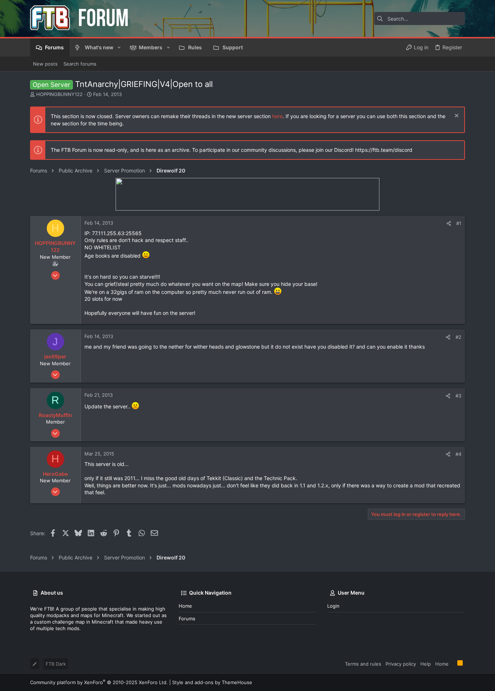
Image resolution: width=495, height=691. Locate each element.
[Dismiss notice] (456, 116)
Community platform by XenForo (99, 682)
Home (185, 606)
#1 (458, 223)
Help (425, 664)
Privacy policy (401, 664)
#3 (458, 396)
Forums (187, 618)
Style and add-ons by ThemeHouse (212, 682)
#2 (458, 337)
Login (333, 606)
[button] (119, 47)
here (277, 116)
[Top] (453, 663)
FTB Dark (56, 664)
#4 (458, 454)
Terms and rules (363, 664)
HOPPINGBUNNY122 (59, 94)
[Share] (449, 223)
